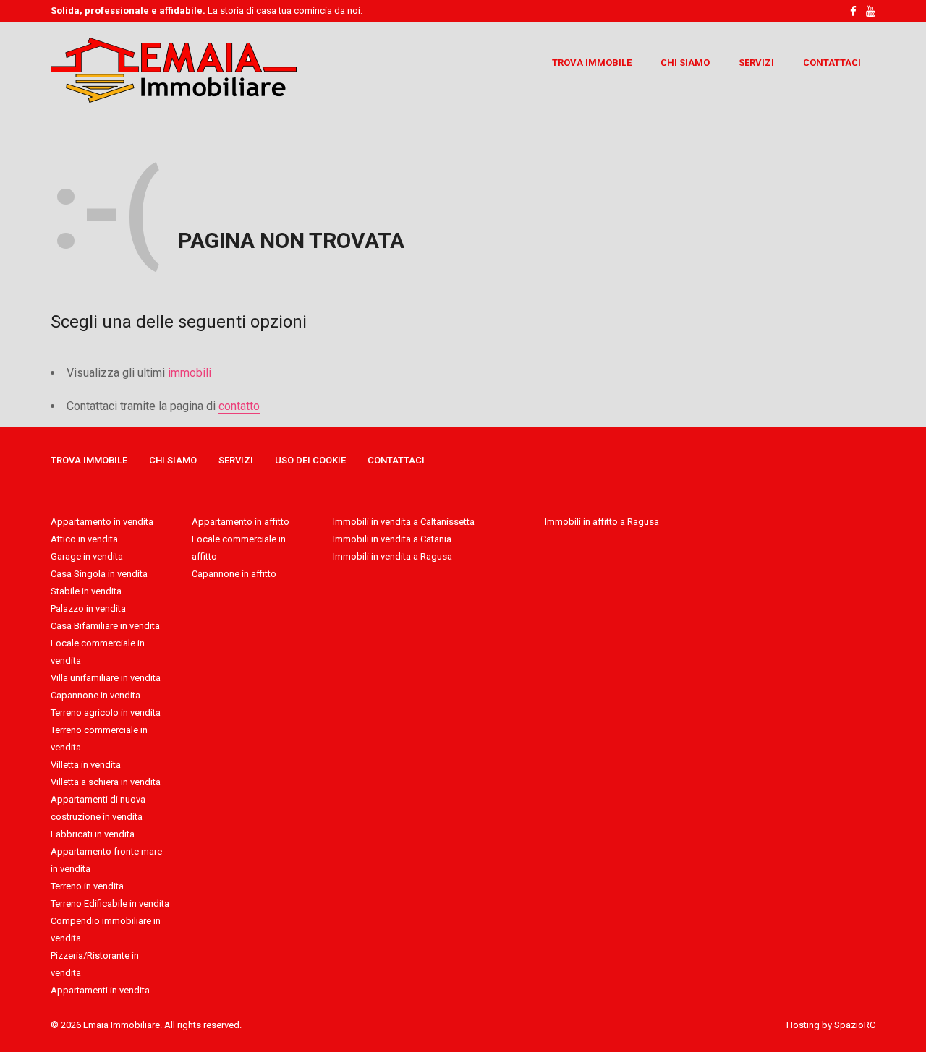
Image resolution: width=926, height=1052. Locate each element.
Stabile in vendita (86, 591)
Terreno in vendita (87, 886)
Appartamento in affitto (240, 521)
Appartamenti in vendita (100, 990)
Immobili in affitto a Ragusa (602, 521)
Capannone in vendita (95, 695)
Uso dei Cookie (310, 460)
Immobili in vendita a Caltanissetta (404, 521)
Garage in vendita (87, 556)
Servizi (756, 62)
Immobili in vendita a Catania (392, 539)
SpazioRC (854, 1024)
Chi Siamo (685, 62)
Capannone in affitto (234, 573)
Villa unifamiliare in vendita (106, 677)
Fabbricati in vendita (93, 834)
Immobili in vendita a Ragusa (392, 556)
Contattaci (832, 62)
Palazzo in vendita (88, 608)
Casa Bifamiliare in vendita (105, 625)
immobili (189, 373)
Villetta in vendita (86, 764)
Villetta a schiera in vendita (106, 782)
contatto (239, 406)
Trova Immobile (592, 62)
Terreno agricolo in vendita (106, 712)
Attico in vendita (84, 539)
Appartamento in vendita (102, 521)
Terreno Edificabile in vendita (110, 903)
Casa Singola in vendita (99, 573)
